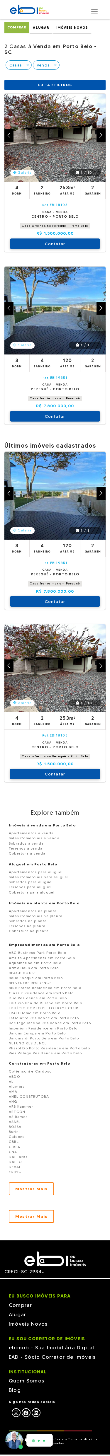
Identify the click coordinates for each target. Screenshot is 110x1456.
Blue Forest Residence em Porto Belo (45, 988)
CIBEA (14, 1147)
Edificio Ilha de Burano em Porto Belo (45, 1003)
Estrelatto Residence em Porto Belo (44, 1018)
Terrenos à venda (26, 848)
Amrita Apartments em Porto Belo (42, 958)
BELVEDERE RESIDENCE (30, 983)
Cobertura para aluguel (32, 892)
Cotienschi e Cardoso (30, 1071)
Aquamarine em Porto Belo (35, 963)
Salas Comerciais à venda (34, 838)
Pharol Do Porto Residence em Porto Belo (49, 1048)
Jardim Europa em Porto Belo (37, 1033)
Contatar (55, 243)
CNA (13, 1152)
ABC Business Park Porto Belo (38, 952)
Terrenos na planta (27, 926)
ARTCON (17, 1111)
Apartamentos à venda (31, 833)
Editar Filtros (55, 85)
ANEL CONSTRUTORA (29, 1096)
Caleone (17, 1136)
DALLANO (18, 1157)
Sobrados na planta (28, 921)
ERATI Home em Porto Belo (34, 1013)
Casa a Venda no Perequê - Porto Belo (55, 226)
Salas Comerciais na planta (35, 916)
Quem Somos (26, 1381)
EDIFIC (15, 1171)
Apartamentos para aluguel (36, 872)
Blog (15, 1390)
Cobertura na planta (29, 931)
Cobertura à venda (27, 853)
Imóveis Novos (72, 27)
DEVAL (15, 1167)
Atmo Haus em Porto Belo (34, 968)
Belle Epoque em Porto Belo (36, 978)
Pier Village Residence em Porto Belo (45, 1053)
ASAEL (15, 1121)
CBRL (14, 1141)
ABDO (14, 1076)
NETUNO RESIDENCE (28, 1043)
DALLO (15, 1162)
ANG (13, 1101)
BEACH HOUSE (22, 973)
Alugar (41, 27)
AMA (13, 1091)
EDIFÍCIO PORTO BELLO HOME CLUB (43, 1008)
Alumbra (17, 1086)
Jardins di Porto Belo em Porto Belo (44, 1038)
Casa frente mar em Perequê (55, 398)
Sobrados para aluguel (31, 882)
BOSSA (15, 1126)
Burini (14, 1131)
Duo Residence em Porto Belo (38, 998)
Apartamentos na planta (33, 911)
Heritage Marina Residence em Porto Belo (50, 1023)
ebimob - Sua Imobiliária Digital (51, 1348)
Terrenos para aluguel (30, 887)
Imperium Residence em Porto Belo (43, 1028)
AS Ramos (18, 1116)
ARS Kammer (21, 1106)
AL (11, 1081)
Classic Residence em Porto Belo (41, 993)
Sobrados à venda (26, 843)
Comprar (16, 27)
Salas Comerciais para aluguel (39, 877)
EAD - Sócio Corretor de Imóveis (52, 1357)
